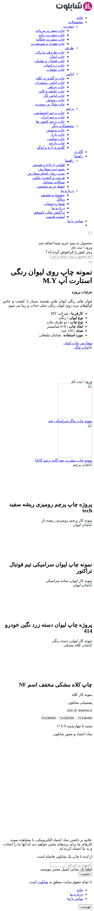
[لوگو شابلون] (74, 10)
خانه (80, 890)
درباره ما (76, 894)
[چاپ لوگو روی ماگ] (58, 347)
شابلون (42, 882)
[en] (47, 785)
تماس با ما (75, 899)
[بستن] (90, 262)
